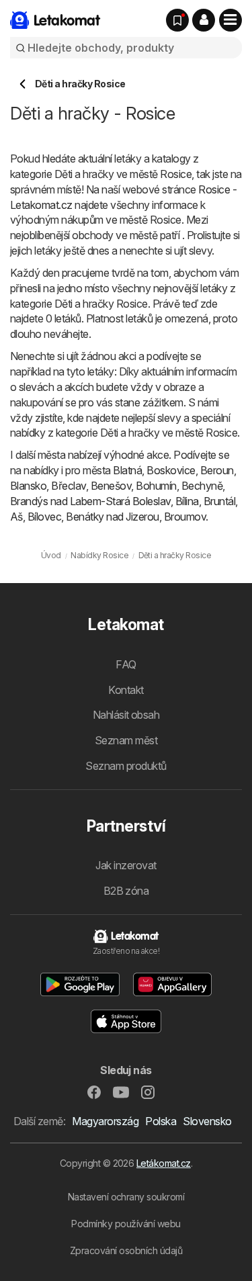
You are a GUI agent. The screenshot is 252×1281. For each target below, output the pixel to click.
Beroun (217, 470)
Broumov (185, 516)
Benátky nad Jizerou (112, 516)
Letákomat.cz (163, 1163)
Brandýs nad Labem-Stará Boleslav (90, 501)
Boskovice (170, 470)
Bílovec (44, 516)
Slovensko (207, 1121)
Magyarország (105, 1121)
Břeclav (68, 485)
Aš (16, 516)
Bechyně (201, 485)
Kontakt (125, 690)
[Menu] (230, 20)
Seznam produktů (125, 765)
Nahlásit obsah (126, 714)
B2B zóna (126, 890)
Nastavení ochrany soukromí (126, 1196)
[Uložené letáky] (177, 20)
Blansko (28, 485)
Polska (160, 1121)
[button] (203, 20)
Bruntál (219, 501)
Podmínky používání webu (125, 1223)
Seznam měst (126, 740)
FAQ (126, 664)
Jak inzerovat (125, 865)
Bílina (187, 501)
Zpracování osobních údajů (126, 1250)
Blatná (127, 470)
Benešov (111, 485)
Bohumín (156, 485)
